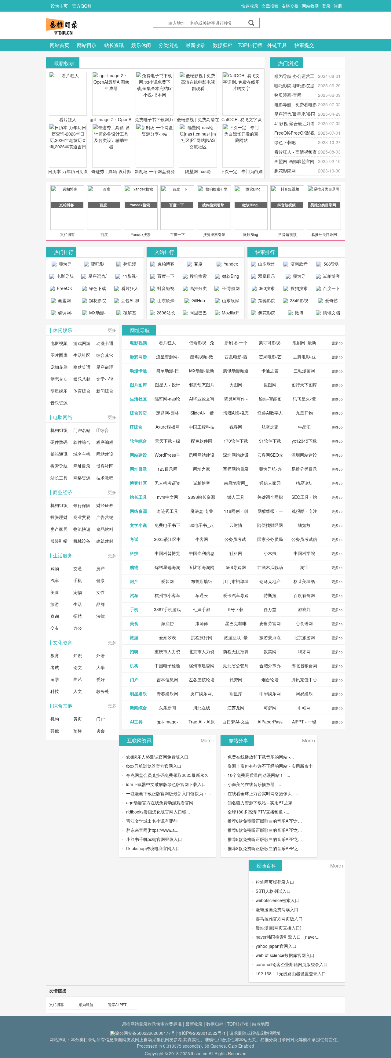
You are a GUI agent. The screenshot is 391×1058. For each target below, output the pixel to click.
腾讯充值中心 (304, 679)
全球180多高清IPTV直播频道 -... (258, 812)
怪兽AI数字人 (270, 413)
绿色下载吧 (285, 142)
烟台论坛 (270, 679)
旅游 (54, 604)
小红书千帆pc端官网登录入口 (154, 839)
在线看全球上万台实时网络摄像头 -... (263, 793)
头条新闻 (167, 708)
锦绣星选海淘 (167, 567)
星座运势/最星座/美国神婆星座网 (95, 277)
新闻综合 (104, 391)
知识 (77, 655)
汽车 (54, 580)
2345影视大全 (298, 301)
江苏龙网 (235, 708)
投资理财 (59, 517)
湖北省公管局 (236, 665)
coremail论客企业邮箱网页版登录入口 (292, 964)
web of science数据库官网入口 (285, 955)
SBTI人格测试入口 (273, 891)
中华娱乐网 (270, 693)
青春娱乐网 (167, 693)
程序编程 (104, 442)
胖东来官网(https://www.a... (152, 830)
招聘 (77, 616)
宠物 (77, 592)
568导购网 (330, 265)
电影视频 (59, 343)
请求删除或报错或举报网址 (255, 1033)
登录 (326, 6)
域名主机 (81, 454)
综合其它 (104, 355)
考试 (54, 667)
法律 (100, 616)
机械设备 (81, 541)
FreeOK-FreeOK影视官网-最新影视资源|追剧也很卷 (62, 289)
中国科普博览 (167, 553)
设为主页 (59, 6)
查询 (54, 616)
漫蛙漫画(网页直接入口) (278, 928)
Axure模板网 (167, 427)
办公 (77, 628)
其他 (54, 730)
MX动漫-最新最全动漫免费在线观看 (94, 314)
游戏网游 (81, 343)
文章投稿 (270, 6)
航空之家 (270, 427)
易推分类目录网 (324, 234)
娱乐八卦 (81, 379)
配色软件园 (201, 441)
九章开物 (304, 413)
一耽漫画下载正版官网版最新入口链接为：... (168, 793)
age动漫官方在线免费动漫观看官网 (159, 802)
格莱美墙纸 (304, 581)
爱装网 (167, 581)
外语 (100, 655)
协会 (100, 730)
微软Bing (250, 234)
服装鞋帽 (59, 541)
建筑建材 (104, 541)
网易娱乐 (304, 693)
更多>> (337, 342)
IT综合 (102, 430)
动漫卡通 (104, 343)
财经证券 (104, 505)
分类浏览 (168, 45)
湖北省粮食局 (304, 665)
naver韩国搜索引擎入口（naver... (288, 937)
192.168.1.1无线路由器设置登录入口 (291, 973)
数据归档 (222, 45)
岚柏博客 (67, 234)
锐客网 (235, 427)
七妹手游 (201, 609)
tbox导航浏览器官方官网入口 (153, 766)
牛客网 (201, 539)
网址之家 (201, 469)
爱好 (100, 679)
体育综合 (81, 391)
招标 (77, 730)
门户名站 (81, 430)
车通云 (201, 595)
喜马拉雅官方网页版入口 (279, 918)
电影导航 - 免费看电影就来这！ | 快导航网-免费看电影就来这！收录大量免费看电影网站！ (61, 277)
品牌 (100, 604)
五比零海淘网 (201, 567)
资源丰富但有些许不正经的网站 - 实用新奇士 (270, 766)
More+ (207, 740)
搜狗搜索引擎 (214, 234)
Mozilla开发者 (230, 314)
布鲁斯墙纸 (201, 581)
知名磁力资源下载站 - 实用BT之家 (260, 802)
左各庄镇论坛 (201, 679)
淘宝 (304, 567)
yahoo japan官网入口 (276, 946)
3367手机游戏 (167, 609)
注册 (338, 6)
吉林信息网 (167, 679)
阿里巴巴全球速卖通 (195, 314)
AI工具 (136, 722)
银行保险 (81, 505)
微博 (298, 313)
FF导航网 (230, 288)
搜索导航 (59, 466)
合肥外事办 (270, 665)
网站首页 (59, 45)
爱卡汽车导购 (236, 595)
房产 (100, 568)
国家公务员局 (270, 539)
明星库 (235, 693)
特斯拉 (270, 595)
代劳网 (235, 679)
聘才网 (304, 651)
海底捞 (167, 623)
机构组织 (59, 430)
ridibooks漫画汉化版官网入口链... (158, 812)
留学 (54, 679)
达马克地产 (270, 581)
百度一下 (177, 234)
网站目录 (87, 45)
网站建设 (104, 454)
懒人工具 (235, 497)
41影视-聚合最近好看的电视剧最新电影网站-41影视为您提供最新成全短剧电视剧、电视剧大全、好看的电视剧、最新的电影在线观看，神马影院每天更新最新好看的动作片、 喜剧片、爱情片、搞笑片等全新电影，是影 (126, 277)
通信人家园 (270, 483)
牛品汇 (304, 427)
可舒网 (270, 708)
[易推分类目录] (76, 26)
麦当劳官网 (270, 623)
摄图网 (270, 385)
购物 (54, 568)
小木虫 (270, 553)
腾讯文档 (331, 313)
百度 (104, 234)
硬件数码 (59, 442)
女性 (100, 592)
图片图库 (59, 355)
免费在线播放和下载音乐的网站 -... (261, 757)
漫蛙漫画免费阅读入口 (277, 909)
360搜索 (266, 288)
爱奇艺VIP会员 (329, 301)
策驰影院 (266, 300)
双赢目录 (266, 276)
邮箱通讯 (59, 454)
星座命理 (104, 367)
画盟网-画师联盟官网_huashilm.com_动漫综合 (63, 301)
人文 (77, 691)
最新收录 (195, 45)
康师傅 (201, 623)
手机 (77, 580)
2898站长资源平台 (164, 314)
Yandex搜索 (141, 234)
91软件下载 (270, 441)
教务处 (102, 691)
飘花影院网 (285, 171)
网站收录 (310, 6)
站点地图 (260, 1024)
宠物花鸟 (59, 367)
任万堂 (270, 609)
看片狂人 (67, 119)
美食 (54, 592)
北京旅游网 (304, 637)
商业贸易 (81, 517)
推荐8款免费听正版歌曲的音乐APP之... (265, 821)
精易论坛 (304, 483)
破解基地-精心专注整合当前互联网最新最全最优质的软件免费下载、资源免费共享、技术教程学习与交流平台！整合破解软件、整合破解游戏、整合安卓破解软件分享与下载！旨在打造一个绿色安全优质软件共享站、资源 (126, 314)
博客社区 (104, 466)
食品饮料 (104, 529)
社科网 (235, 553)
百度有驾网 (304, 595)
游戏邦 (304, 609)
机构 (54, 719)
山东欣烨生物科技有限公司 (228, 301)
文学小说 (104, 379)
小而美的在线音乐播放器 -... (254, 784)
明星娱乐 (59, 391)
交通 (77, 568)
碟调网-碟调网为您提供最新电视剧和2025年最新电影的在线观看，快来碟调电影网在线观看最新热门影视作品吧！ (61, 314)
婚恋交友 (59, 379)
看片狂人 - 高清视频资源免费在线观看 (126, 289)
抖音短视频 (287, 234)
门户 (100, 719)
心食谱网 (304, 623)
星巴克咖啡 (236, 623)
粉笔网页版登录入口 (275, 882)
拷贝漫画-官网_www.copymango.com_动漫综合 (128, 265)
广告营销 (104, 517)
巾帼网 (304, 708)
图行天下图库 (304, 385)
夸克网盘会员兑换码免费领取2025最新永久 (167, 775)
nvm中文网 (167, 497)
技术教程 (104, 478)
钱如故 (304, 525)
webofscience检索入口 (277, 900)
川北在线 (201, 708)
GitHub (197, 300)
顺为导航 (86, 1004)
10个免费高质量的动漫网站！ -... (259, 775)
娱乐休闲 (141, 45)
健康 (100, 580)
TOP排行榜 (250, 45)
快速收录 (249, 6)
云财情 (235, 525)
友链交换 (290, 6)
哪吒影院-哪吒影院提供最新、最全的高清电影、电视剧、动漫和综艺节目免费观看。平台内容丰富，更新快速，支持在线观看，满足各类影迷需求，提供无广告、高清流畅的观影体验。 (93, 265)
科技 (54, 691)
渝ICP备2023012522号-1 (201, 1033)
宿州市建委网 (201, 665)
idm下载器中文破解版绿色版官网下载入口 (166, 784)
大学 (100, 667)
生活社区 (81, 355)
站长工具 (59, 478)
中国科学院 (304, 553)
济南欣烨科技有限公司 (296, 265)
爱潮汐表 (167, 637)
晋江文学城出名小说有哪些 (151, 821)
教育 (54, 655)
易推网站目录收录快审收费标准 (152, 1024)
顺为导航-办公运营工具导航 (61, 265)
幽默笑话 (81, 367)
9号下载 (235, 609)
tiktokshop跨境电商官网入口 (153, 848)
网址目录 (81, 466)
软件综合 (81, 442)
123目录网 (167, 469)
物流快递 (81, 529)
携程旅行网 (201, 637)
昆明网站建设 (201, 455)
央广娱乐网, (201, 693)
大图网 (235, 385)
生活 (77, 604)
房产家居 (59, 529)
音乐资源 (59, 403)
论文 (77, 667)
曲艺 (77, 679)
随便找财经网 (270, 525)
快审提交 (304, 45)
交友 (54, 628)
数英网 (270, 651)
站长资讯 (114, 45)
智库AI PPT (117, 1004)
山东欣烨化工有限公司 (163, 301)
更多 (112, 330)
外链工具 (277, 45)
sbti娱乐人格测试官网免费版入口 (157, 757)
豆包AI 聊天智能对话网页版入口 (127, 301)
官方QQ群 (82, 6)
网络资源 (81, 478)
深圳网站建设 (236, 455)
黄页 (77, 719)
